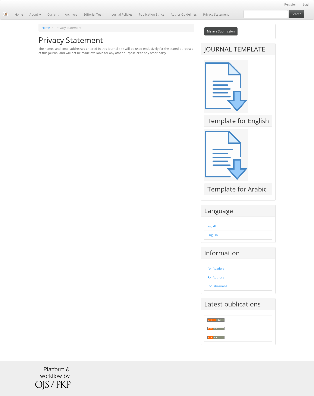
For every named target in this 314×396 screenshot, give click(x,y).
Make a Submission (221, 31)
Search (296, 14)
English (212, 235)
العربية (211, 226)
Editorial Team (94, 14)
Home (19, 14)
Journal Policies (121, 14)
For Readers (215, 268)
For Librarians (217, 286)
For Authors (215, 277)
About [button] (34, 14)
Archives (71, 14)
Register (290, 4)
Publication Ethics (151, 14)
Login (307, 4)
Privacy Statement (216, 14)
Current (53, 14)
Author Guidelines (184, 14)
